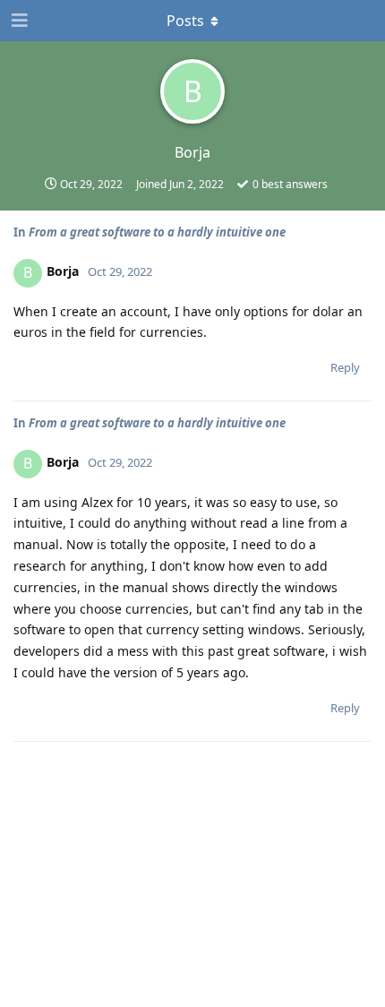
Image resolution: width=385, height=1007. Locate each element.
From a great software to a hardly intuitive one (157, 232)
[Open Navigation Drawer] (18, 20)
